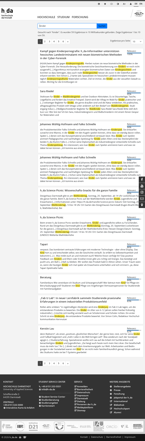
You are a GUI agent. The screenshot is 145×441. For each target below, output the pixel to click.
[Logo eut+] (46, 426)
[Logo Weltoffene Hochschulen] (137, 426)
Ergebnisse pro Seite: (120, 40)
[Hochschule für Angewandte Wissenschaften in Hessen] (7, 426)
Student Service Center (53, 396)
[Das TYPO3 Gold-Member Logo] (124, 426)
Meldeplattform (85, 407)
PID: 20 (32, 437)
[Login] (111, 3)
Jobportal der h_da (123, 397)
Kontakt (84, 436)
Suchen (101, 25)
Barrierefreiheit (85, 389)
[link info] (99, 3)
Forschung (80, 17)
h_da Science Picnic (51, 217)
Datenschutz (83, 392)
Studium (63, 17)
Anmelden (82, 386)
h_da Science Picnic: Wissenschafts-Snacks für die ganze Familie (78, 190)
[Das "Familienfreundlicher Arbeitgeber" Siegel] (59, 426)
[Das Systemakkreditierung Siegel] (20, 426)
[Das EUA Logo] (85, 426)
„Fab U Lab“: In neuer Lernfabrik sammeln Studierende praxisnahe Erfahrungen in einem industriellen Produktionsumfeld (80, 299)
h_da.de (13, 437)
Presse (117, 390)
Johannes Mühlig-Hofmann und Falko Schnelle (68, 124)
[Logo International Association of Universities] (98, 426)
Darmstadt (82, 398)
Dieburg (81, 401)
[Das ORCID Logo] (111, 426)
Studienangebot (49, 402)
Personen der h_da (86, 404)
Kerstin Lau (47, 328)
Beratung (45, 277)
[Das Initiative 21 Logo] (33, 426)
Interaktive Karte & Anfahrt (20, 407)
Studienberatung (50, 399)
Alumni (117, 412)
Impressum (82, 395)
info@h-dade (48, 389)
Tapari (44, 244)
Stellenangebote (122, 386)
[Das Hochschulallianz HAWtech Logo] (72, 426)
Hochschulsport (122, 408)
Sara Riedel (47, 91)
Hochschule (46, 17)
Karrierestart (48, 405)
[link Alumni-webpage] (25, 437)
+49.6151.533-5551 (51, 386)
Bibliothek (119, 404)
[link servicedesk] (131, 3)
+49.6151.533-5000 (13, 404)
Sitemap (81, 410)
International (121, 401)
